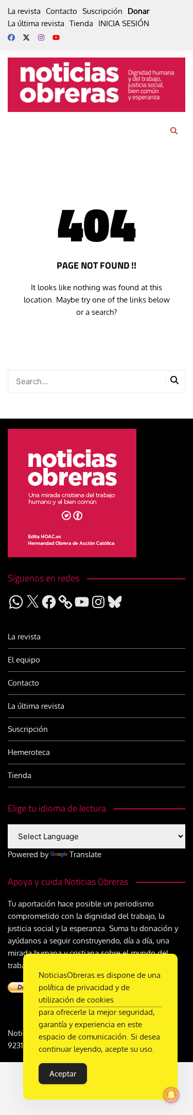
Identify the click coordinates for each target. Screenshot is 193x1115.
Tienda (81, 23)
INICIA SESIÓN (123, 23)
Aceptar (62, 1074)
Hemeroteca (29, 752)
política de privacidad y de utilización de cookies (84, 993)
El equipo (24, 660)
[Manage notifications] (171, 1095)
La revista (24, 11)
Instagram (41, 37)
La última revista (36, 23)
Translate (85, 854)
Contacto (61, 11)
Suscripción (102, 11)
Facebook (11, 37)
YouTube (56, 37)
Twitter (26, 37)
